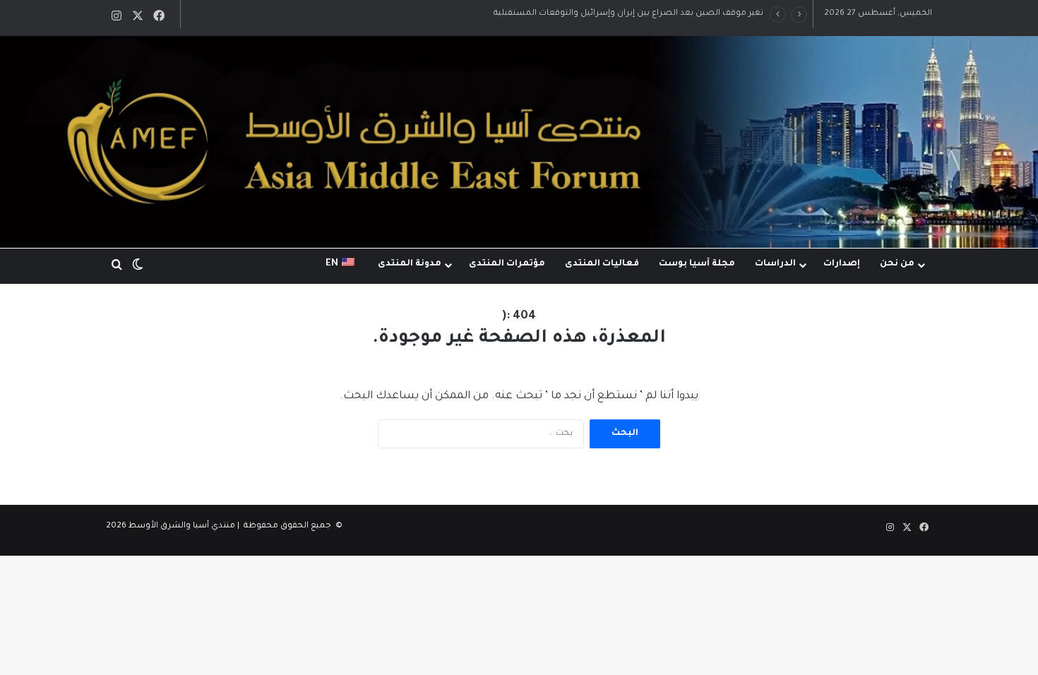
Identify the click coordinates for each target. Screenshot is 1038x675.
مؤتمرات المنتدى (507, 264)
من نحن (897, 264)
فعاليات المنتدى (602, 264)
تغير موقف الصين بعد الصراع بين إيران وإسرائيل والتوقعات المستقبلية (628, 13)
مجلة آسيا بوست (697, 264)
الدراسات (775, 264)
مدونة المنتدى (409, 264)
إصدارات (841, 264)
